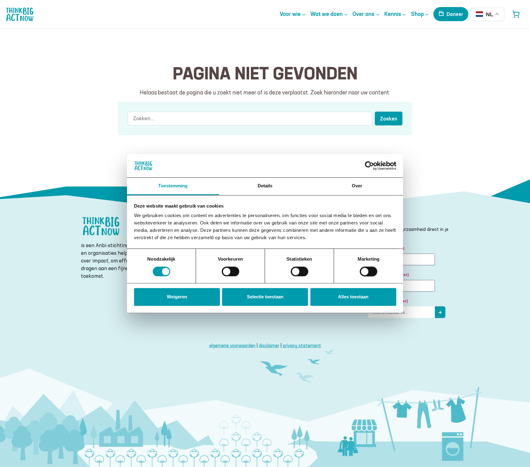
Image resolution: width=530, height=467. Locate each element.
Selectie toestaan (265, 297)
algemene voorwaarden (232, 345)
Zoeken (388, 118)
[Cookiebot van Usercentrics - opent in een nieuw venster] (369, 165)
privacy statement (302, 345)
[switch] (230, 271)
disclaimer (269, 345)
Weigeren (177, 297)
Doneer (455, 14)
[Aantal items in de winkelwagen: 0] (516, 14)
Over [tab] (357, 186)
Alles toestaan (353, 297)
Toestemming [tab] (172, 186)
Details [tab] (265, 186)
